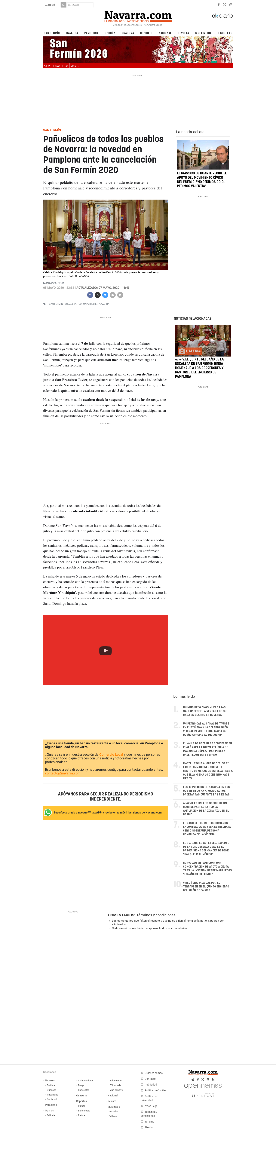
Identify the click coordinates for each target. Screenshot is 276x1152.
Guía (65, 66)
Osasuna (127, 33)
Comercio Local (111, 754)
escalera (70, 303)
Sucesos (51, 1090)
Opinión (110, 33)
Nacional (165, 33)
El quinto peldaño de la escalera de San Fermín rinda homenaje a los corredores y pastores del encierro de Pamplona (199, 368)
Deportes (81, 1101)
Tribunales (52, 1094)
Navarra (72, 33)
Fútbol (81, 1106)
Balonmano (115, 1080)
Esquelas (225, 33)
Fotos (56, 66)
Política (51, 1085)
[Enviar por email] (112, 294)
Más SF (75, 66)
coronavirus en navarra (93, 303)
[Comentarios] (120, 294)
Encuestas (83, 1090)
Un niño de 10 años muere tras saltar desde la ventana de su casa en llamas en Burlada (204, 711)
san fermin (56, 303)
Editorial (51, 1115)
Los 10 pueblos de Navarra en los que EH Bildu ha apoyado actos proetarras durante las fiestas (206, 791)
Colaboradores (86, 1080)
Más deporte (116, 1090)
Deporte (146, 33)
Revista (183, 33)
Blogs (81, 1085)
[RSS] (213, 1079)
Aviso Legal (151, 1106)
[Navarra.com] (138, 15)
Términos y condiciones (156, 915)
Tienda (149, 1127)
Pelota (81, 1115)
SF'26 (47, 66)
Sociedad (52, 1099)
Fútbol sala (115, 1085)
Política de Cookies (156, 1090)
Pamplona (91, 33)
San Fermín (52, 33)
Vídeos (113, 1116)
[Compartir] (90, 294)
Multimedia (203, 33)
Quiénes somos (154, 1073)
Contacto (150, 1078)
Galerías (113, 1111)
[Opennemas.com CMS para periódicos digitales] (203, 1089)
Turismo (149, 1121)
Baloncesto (84, 1110)
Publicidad (151, 1084)
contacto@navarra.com (63, 773)
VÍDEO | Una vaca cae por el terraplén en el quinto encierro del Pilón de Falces (206, 886)
